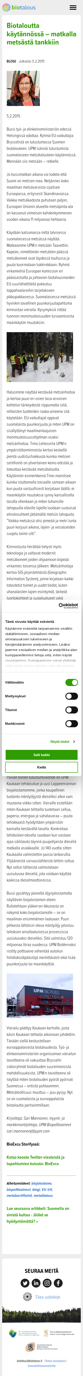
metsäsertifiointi (19, 1195)
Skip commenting (41, 1244)
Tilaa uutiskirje (47, 1296)
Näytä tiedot (59, 741)
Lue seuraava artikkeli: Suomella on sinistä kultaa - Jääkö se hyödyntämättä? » (38, 1214)
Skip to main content (17, 16)
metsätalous (43, 1195)
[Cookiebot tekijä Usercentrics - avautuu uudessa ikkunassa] (59, 606)
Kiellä (41, 767)
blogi (36, 1189)
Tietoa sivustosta (54, 1360)
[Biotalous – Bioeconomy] (18, 7)
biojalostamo (41, 1183)
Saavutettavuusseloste (42, 1365)
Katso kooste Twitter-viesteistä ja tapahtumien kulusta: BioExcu (36, 1160)
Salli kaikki (41, 755)
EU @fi (47, 1189)
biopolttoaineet (19, 1189)
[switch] (71, 696)
